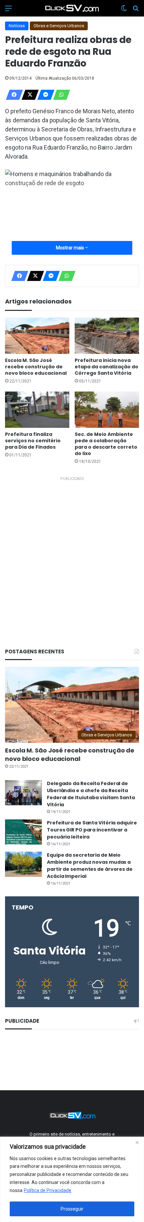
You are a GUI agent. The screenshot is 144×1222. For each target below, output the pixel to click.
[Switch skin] (124, 10)
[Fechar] (137, 1142)
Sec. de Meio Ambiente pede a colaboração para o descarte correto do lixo (106, 444)
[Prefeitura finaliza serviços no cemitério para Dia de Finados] (37, 410)
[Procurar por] (135, 10)
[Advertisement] (72, 555)
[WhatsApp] (59, 95)
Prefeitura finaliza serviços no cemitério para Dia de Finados (33, 440)
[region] (72, 1179)
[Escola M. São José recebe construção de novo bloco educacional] (37, 336)
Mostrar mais (70, 247)
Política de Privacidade (47, 1190)
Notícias (17, 25)
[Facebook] (12, 95)
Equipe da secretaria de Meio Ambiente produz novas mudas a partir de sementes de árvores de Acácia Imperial (90, 866)
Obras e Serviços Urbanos (58, 25)
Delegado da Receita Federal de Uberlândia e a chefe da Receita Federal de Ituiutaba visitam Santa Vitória (91, 794)
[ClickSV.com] (72, 8)
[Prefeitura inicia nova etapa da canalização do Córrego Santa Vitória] (107, 336)
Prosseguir (72, 1209)
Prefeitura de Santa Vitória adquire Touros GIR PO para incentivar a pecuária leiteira (92, 829)
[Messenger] (44, 95)
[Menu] (8, 10)
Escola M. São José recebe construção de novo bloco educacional (36, 366)
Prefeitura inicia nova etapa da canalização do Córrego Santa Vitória (106, 366)
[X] (28, 95)
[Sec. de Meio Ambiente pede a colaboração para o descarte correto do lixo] (107, 410)
